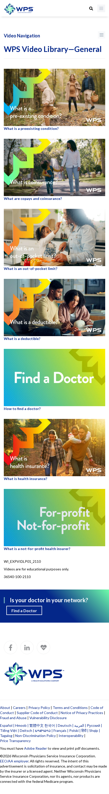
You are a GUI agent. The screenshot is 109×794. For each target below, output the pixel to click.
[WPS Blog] (43, 647)
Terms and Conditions (70, 707)
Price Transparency (15, 740)
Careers (19, 707)
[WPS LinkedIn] (27, 647)
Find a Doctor (24, 610)
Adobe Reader (35, 748)
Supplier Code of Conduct (37, 712)
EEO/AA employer (14, 761)
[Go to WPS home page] (19, 9)
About (5, 707)
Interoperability (71, 735)
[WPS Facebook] (10, 647)
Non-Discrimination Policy (35, 735)
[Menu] (101, 8)
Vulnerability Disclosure (48, 718)
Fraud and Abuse (13, 718)
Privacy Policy (39, 707)
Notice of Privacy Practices (82, 712)
